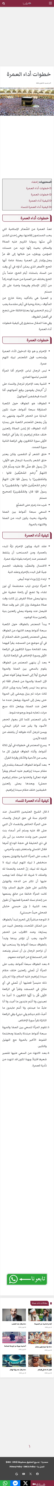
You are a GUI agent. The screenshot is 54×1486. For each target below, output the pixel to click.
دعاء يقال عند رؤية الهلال (18, 1369)
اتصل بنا (40, 1466)
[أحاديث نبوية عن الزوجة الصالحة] (14, 1337)
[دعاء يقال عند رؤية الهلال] (14, 1361)
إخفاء (34, 182)
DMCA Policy (29, 1466)
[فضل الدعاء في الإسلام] (40, 1361)
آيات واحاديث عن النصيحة (43, 1324)
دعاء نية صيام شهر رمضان (43, 1347)
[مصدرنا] (27, 3)
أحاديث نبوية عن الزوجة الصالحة (15, 1346)
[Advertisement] (27, 36)
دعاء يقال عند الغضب (19, 1324)
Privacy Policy (16, 1466)
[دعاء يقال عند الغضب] (14, 1315)
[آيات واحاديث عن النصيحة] (40, 1315)
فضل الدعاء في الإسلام (45, 1369)
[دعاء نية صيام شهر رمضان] (40, 1338)
